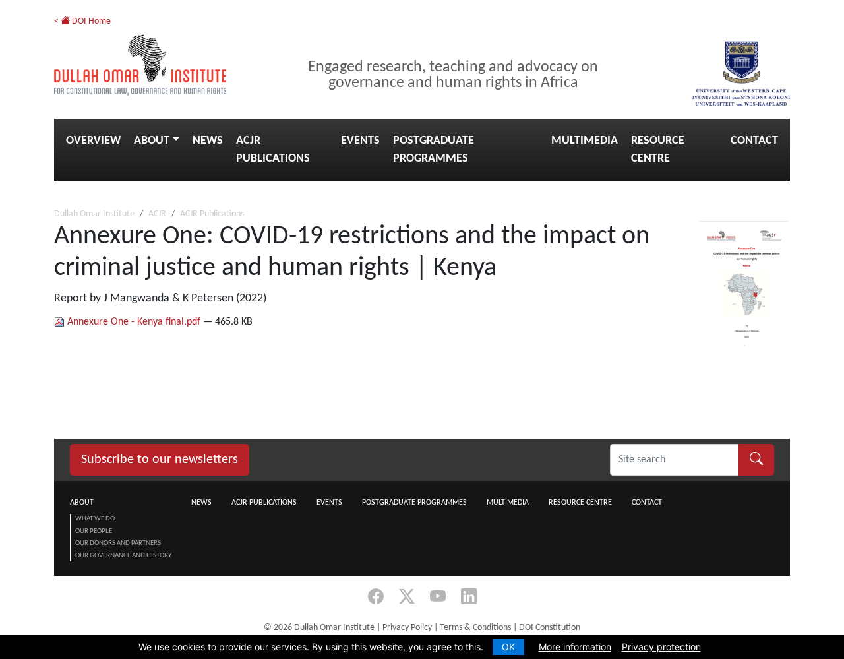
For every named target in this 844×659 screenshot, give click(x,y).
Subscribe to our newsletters (159, 459)
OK (508, 646)
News (208, 141)
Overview (93, 141)
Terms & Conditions (475, 628)
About (151, 141)
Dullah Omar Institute (94, 214)
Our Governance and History (123, 555)
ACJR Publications (273, 150)
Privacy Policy (407, 628)
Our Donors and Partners (118, 543)
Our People (93, 531)
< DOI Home (82, 21)
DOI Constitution (549, 628)
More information (575, 646)
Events (360, 141)
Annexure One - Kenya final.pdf (134, 322)
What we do (95, 518)
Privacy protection (661, 646)
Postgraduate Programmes (433, 150)
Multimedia (584, 141)
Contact (754, 141)
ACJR (157, 214)
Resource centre (657, 150)
